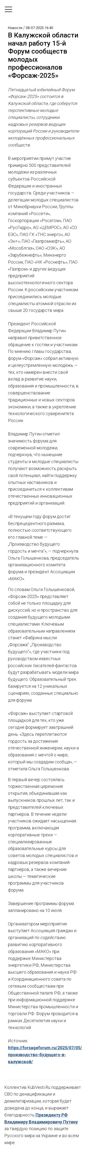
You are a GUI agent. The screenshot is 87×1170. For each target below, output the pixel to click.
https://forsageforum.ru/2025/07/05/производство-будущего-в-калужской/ (45, 1054)
